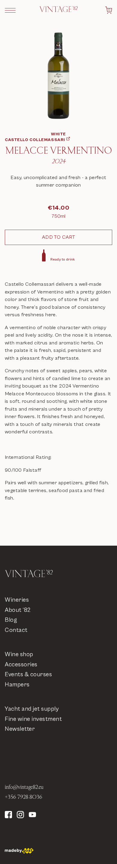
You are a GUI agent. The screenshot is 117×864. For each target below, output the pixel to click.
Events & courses (28, 674)
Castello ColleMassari (35, 140)
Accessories (21, 664)
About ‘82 (18, 610)
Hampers (17, 684)
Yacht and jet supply (31, 709)
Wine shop (19, 654)
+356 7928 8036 (23, 796)
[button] (10, 10)
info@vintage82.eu (24, 786)
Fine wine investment (33, 719)
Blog (11, 620)
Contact (16, 630)
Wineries (17, 600)
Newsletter (20, 729)
